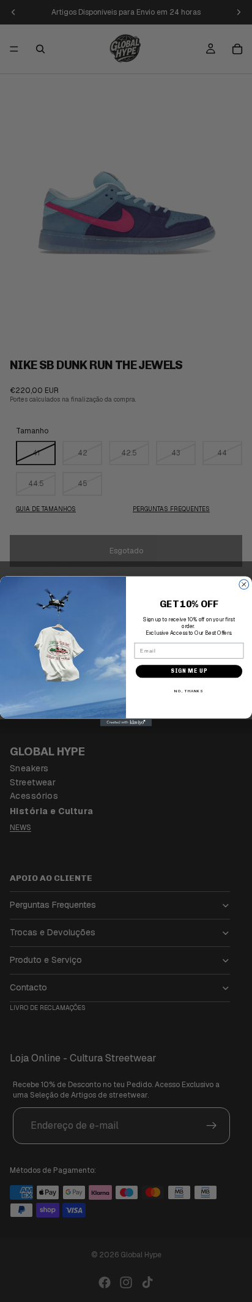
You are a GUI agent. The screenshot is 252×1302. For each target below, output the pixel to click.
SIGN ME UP (189, 671)
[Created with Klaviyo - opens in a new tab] (126, 722)
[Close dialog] (244, 584)
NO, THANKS (188, 690)
